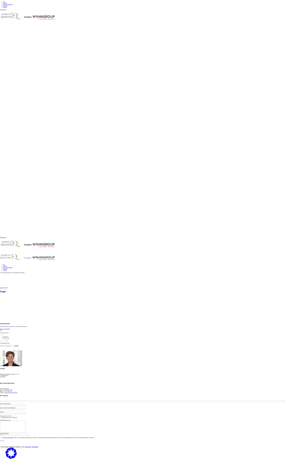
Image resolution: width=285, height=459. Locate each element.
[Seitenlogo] (3, 9)
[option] (144, 335)
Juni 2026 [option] (5, 336)
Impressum (28, 447)
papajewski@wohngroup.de (10, 392)
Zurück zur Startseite (5, 329)
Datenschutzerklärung (9, 437)
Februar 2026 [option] (6, 338)
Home (1, 287)
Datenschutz (35, 447)
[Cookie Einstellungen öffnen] (11, 458)
